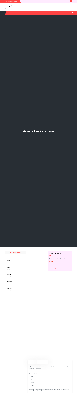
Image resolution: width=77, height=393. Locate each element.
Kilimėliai (8, 269)
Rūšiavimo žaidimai (10, 290)
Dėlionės (8, 260)
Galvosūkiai (9, 262)
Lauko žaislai (9, 276)
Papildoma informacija (42, 362)
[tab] (32, 362)
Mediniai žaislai (9, 281)
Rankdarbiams (9, 288)
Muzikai (8, 286)
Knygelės (55, 268)
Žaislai (9, 13)
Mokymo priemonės (10, 283)
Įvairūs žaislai (9, 265)
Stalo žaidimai (9, 293)
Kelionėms (8, 267)
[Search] (68, 13)
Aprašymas (32, 362)
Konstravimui (9, 274)
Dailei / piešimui (9, 258)
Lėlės (7, 279)
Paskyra (15, 13)
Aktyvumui (8, 255)
